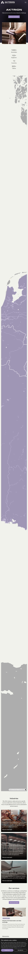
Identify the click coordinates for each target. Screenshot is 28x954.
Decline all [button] (20, 950)
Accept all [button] (7, 950)
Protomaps (15, 789)
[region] (14, 433)
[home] (8, 2)
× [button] (26, 939)
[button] (25, 2)
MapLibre (11, 789)
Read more (19, 947)
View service (5, 936)
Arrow (9, 899)
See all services (14, 902)
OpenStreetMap (21, 789)
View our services (14, 17)
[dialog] (14, 946)
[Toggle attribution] (25, 789)
